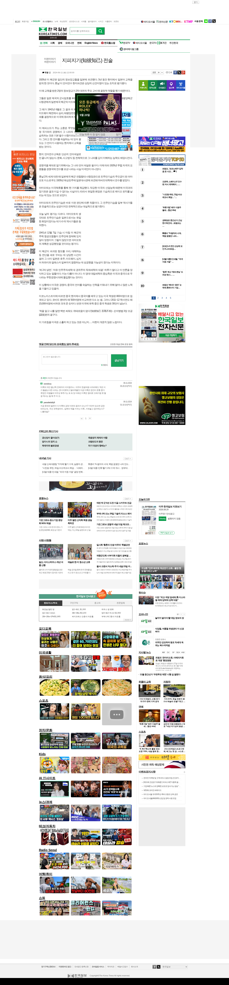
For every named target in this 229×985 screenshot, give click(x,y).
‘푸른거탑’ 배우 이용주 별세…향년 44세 (149, 725)
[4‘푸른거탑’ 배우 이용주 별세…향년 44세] (161, 215)
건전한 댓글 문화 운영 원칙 (121, 344)
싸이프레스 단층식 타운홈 (82, 616)
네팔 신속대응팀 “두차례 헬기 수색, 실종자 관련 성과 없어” (68, 464)
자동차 (166, 681)
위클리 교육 (145, 681)
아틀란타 (108, 21)
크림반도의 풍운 (95, 441)
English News (91, 43)
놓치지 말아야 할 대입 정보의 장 (169, 618)
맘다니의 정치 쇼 (49, 441)
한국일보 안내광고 (85, 596)
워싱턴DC (63, 21)
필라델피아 (92, 21)
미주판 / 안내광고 (166, 513)
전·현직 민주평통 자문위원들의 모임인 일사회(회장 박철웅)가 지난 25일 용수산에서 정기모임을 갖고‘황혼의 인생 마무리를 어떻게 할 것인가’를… (114, 551)
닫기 (118, 134)
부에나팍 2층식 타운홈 (111, 616)
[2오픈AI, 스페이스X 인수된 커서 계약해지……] (161, 190)
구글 (183, 73)
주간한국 (173, 43)
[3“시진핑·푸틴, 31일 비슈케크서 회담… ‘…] (161, 202)
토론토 (116, 21)
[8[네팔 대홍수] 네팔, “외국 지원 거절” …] (161, 267)
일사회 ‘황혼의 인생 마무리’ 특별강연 (113, 545)
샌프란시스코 (74, 21)
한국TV (126, 43)
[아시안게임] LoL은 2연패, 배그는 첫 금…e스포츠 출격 (174, 751)
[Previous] (181, 614)
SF (173, 652)
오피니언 (69, 43)
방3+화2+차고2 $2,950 (111, 613)
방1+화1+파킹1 (48, 613)
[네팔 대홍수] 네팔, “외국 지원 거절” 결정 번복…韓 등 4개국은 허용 (71, 472)
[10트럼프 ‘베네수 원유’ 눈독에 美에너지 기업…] (161, 293)
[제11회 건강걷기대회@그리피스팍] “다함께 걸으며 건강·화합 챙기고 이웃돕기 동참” (174, 782)
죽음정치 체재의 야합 (97, 437)
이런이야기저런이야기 (50, 60)
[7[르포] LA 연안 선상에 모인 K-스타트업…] (161, 254)
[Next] (184, 614)
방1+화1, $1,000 (79, 609)
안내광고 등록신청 (81, 967)
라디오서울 (149, 21)
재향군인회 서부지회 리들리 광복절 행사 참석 (117, 555)
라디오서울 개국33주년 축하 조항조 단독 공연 (160, 794)
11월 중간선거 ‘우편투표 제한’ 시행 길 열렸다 (160, 674)
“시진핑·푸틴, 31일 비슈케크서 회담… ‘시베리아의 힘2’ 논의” (69, 468)
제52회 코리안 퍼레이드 (152, 790)
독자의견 (110, 967)
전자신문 (163, 21)
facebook (210, 21)
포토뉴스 (143, 543)
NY (163, 652)
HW (182, 652)
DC (168, 652)
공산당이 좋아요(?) (50, 437)
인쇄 (169, 73)
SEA (178, 652)
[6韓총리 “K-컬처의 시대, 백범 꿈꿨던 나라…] (161, 241)
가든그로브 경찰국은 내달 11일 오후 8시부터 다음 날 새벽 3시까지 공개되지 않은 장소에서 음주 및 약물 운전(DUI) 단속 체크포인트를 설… (114, 531)
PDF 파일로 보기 (166, 533)
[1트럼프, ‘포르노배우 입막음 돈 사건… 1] (161, 177)
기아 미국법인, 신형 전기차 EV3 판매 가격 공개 (149, 700)
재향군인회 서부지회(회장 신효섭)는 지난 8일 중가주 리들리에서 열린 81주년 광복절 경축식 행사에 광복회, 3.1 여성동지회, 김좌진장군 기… (114, 562)
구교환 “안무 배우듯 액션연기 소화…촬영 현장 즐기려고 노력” (161, 569)
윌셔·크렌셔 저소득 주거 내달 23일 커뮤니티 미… (119, 566)
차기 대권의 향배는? (97, 445)
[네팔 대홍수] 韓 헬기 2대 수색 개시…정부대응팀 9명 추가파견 (116, 468)
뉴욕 (56, 21)
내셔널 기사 (45, 458)
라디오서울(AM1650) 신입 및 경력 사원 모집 (159, 798)
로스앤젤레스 (48, 21)
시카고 (100, 21)
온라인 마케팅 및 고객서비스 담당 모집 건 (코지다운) (163, 778)
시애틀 (83, 21)
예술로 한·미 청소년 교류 (79, 562)
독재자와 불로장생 (50, 445)
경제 (60, 43)
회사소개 (134, 967)
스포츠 (142, 731)
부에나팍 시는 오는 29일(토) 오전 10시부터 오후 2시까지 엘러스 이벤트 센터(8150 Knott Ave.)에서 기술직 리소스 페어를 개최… (114, 520)
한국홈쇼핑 (109, 43)
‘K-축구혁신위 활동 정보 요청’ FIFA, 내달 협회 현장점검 (149, 751)
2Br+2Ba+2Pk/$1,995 (51, 616)
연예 (79, 43)
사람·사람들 (45, 540)
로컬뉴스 (43, 498)
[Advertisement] (109, 235)
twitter (214, 21)
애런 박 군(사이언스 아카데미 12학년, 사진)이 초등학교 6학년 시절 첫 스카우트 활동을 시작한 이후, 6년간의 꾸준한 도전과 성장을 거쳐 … (114, 509)
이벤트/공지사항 (147, 771)
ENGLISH (36, 21)
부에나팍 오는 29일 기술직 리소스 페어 (114, 513)
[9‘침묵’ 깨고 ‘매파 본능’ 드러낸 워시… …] (161, 280)
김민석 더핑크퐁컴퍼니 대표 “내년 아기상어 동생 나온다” (174, 726)
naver (206, 21)
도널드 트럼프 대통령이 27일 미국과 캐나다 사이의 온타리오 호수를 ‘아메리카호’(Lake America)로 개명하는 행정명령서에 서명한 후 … (169, 667)
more (127, 458)
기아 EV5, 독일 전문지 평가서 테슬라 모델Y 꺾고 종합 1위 (174, 701)
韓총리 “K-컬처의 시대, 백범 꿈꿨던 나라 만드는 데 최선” (113, 464)
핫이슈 (142, 592)
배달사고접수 (122, 967)
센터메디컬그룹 (130, 49)
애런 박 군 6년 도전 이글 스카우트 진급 (114, 503)
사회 (52, 43)
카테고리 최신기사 (48, 431)
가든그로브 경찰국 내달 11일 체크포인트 (115, 524)
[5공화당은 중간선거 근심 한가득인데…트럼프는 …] (161, 228)
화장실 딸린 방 (48, 609)
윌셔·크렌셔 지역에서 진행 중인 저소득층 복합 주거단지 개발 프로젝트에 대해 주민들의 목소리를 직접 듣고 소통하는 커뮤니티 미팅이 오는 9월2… (114, 573)
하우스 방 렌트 (108, 609)
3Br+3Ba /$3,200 (79, 613)
